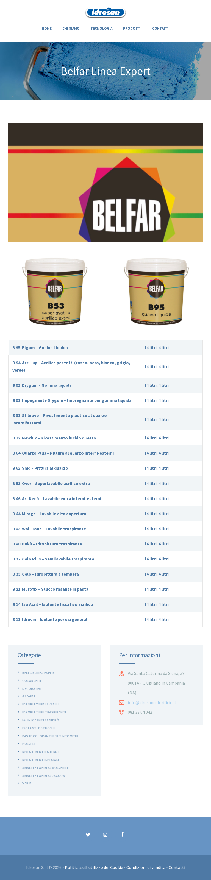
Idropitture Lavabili (40, 704)
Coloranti (31, 681)
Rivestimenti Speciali (40, 760)
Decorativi (31, 688)
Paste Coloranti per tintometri (50, 736)
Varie (26, 783)
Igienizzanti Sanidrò (40, 720)
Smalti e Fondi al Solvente (45, 768)
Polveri (28, 744)
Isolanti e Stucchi (38, 728)
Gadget (28, 696)
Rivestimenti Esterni (40, 752)
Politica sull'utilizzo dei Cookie (94, 867)
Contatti (177, 867)
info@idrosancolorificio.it (152, 702)
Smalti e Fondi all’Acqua (43, 775)
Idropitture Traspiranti (44, 712)
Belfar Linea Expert (39, 673)
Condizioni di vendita (145, 867)
